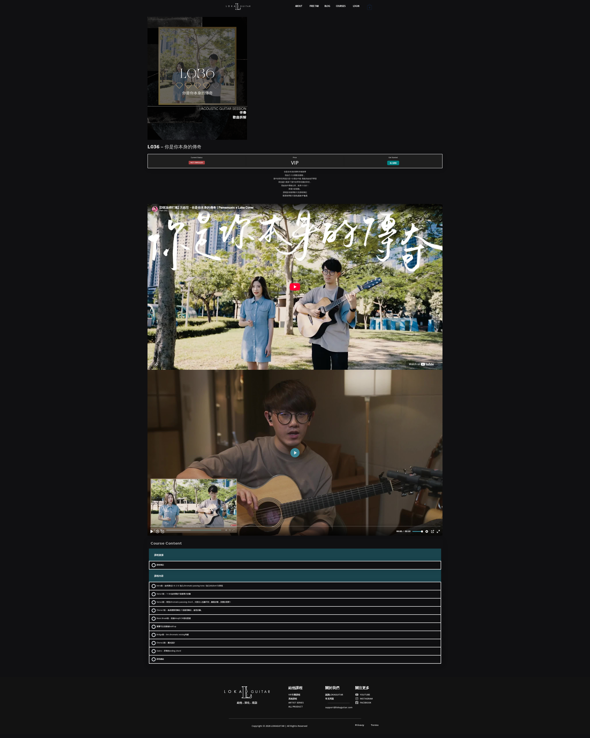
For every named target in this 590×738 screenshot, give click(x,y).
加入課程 (393, 163)
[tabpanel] (295, 353)
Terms (375, 725)
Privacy (359, 725)
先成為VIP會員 (301, 195)
